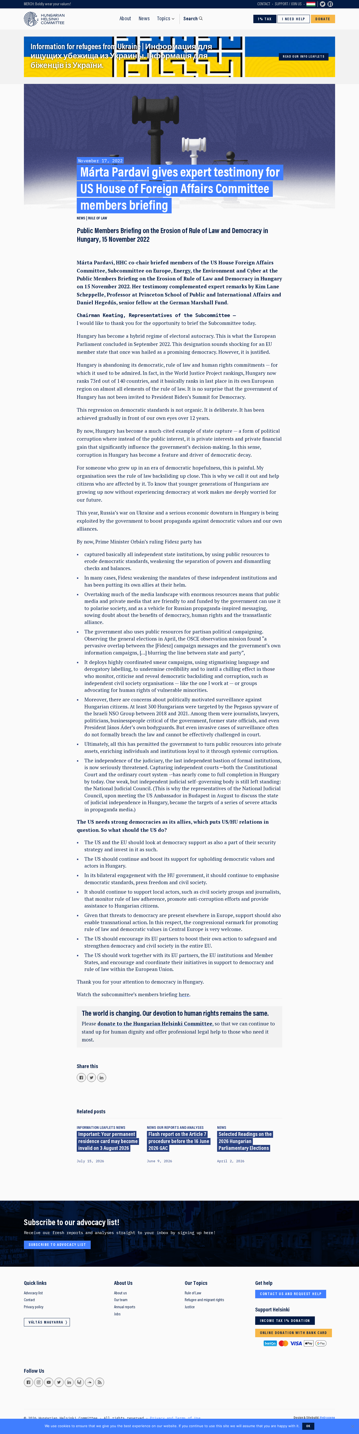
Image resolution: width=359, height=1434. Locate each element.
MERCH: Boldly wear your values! (47, 4)
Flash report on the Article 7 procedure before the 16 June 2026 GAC (178, 1142)
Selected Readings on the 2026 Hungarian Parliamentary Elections (245, 1142)
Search (190, 19)
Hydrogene (327, 1418)
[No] (352, 1426)
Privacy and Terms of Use (175, 1418)
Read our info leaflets (304, 56)
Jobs (117, 1314)
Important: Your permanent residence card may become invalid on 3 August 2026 (108, 1142)
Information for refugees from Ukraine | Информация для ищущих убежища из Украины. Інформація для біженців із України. (121, 56)
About (125, 19)
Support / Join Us (288, 4)
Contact (263, 4)
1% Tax (265, 19)
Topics (163, 19)
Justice (190, 1307)
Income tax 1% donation (285, 1321)
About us (120, 1293)
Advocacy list (33, 1293)
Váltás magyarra (310, 4)
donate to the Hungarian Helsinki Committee (155, 1023)
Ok (308, 1426)
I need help (293, 19)
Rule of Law (193, 1293)
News (144, 19)
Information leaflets (96, 1128)
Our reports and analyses (180, 1128)
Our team (120, 1300)
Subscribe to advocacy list (57, 1245)
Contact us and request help (291, 1294)
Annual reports (124, 1307)
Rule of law (97, 218)
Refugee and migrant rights (204, 1300)
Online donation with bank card (293, 1333)
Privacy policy (33, 1307)
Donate (322, 19)
